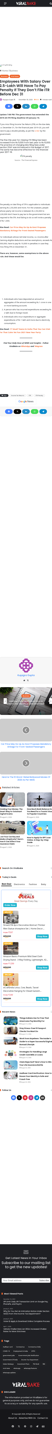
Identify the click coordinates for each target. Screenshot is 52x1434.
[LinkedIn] (26, 106)
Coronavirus (20, 1347)
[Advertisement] (26, 35)
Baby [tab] (43, 884)
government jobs (9, 1355)
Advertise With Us (27, 1418)
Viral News (15, 76)
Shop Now (42, 936)
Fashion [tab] (33, 884)
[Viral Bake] (26, 3)
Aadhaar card (7, 1347)
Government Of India (10, 1360)
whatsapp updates (9, 1373)
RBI (44, 1364)
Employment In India (20, 1351)
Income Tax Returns (17, 395)
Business (13, 70)
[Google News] (26, 401)
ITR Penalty (39, 395)
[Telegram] (43, 106)
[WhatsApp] (34, 106)
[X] (17, 106)
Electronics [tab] (19, 884)
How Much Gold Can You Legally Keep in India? (26, 703)
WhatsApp (25, 346)
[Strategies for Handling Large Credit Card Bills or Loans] (11, 1054)
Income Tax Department (29, 1360)
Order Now (10, 905)
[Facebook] (9, 106)
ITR (30, 395)
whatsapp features (30, 1368)
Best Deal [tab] (6, 884)
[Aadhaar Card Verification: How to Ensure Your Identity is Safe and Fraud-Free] (11, 1075)
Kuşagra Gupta (8, 100)
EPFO (33, 1351)
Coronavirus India (34, 1347)
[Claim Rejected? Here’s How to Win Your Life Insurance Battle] (11, 1065)
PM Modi (36, 1364)
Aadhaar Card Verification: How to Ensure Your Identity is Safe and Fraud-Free (35, 1076)
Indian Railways (8, 1364)
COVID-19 (6, 1351)
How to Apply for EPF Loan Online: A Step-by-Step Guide (39, 840)
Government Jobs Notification (28, 1355)
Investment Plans (23, 1364)
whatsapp (17, 1368)
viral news (6, 1368)
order (37, 130)
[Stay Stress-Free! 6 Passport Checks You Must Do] (11, 1030)
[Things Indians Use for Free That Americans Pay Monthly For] (11, 1020)
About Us (12, 1418)
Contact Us (42, 1418)
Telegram (38, 346)
